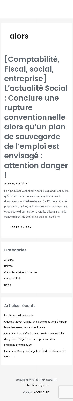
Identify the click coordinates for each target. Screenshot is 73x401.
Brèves (8, 265)
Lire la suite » (23, 226)
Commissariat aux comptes (20, 272)
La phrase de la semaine (18, 315)
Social (8, 284)
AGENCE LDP (42, 392)
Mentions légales (37, 385)
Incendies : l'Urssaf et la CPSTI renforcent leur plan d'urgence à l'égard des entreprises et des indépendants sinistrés (34, 339)
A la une (9, 183)
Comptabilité (12, 278)
